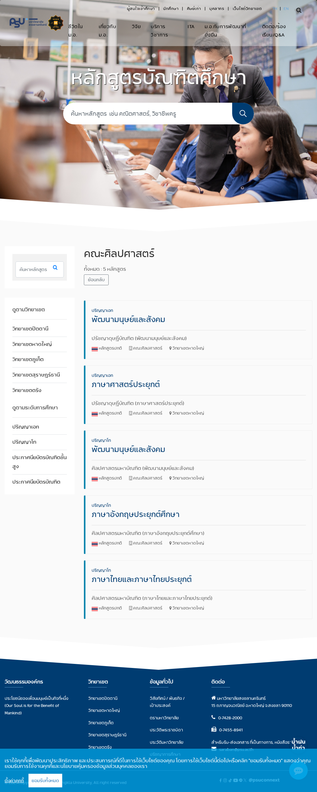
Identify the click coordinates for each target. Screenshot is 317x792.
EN (286, 8)
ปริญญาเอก (25, 427)
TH (274, 8)
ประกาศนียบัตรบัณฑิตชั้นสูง (39, 462)
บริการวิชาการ (159, 30)
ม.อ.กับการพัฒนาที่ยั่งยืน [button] (225, 30)
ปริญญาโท (24, 442)
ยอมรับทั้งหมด (45, 780)
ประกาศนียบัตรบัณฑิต (36, 482)
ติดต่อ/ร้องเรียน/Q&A (274, 30)
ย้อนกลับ (96, 279)
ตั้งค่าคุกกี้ (14, 780)
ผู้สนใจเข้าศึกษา (141, 8)
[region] (158, 770)
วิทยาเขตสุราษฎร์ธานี (36, 375)
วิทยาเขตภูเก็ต (28, 359)
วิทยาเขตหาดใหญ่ (32, 344)
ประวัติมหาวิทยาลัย (166, 742)
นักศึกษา (170, 8)
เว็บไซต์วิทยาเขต (247, 8)
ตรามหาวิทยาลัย (164, 718)
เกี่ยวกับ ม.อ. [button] (107, 30)
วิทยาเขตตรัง (26, 390)
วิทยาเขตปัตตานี (30, 329)
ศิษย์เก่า (194, 8)
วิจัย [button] (136, 26)
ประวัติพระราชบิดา (166, 730)
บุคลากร (216, 8)
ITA (191, 26)
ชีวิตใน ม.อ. (75, 30)
